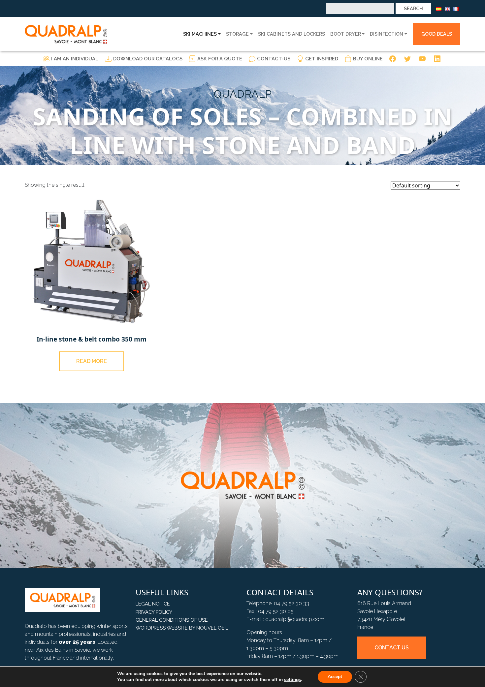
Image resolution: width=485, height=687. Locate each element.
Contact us (391, 647)
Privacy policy (154, 612)
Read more (91, 361)
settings (292, 680)
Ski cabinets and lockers (291, 34)
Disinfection (386, 34)
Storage (237, 34)
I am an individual (74, 58)
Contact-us (273, 58)
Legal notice (153, 603)
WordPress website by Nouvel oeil (182, 628)
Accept (335, 676)
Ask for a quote (219, 58)
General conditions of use (172, 620)
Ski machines (200, 34)
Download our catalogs (147, 58)
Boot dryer (345, 34)
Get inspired (321, 58)
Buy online (368, 58)
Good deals (436, 34)
